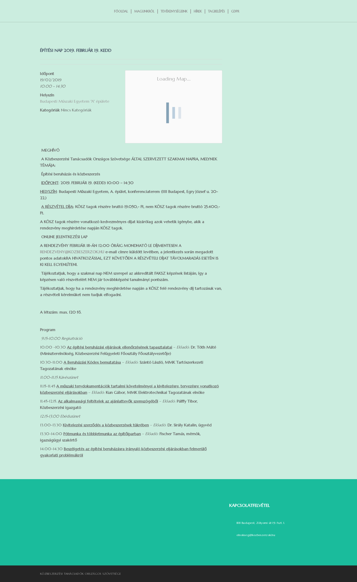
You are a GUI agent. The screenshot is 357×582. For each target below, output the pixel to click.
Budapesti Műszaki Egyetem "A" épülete (74, 101)
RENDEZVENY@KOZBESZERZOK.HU (72, 251)
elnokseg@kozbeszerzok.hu (256, 535)
